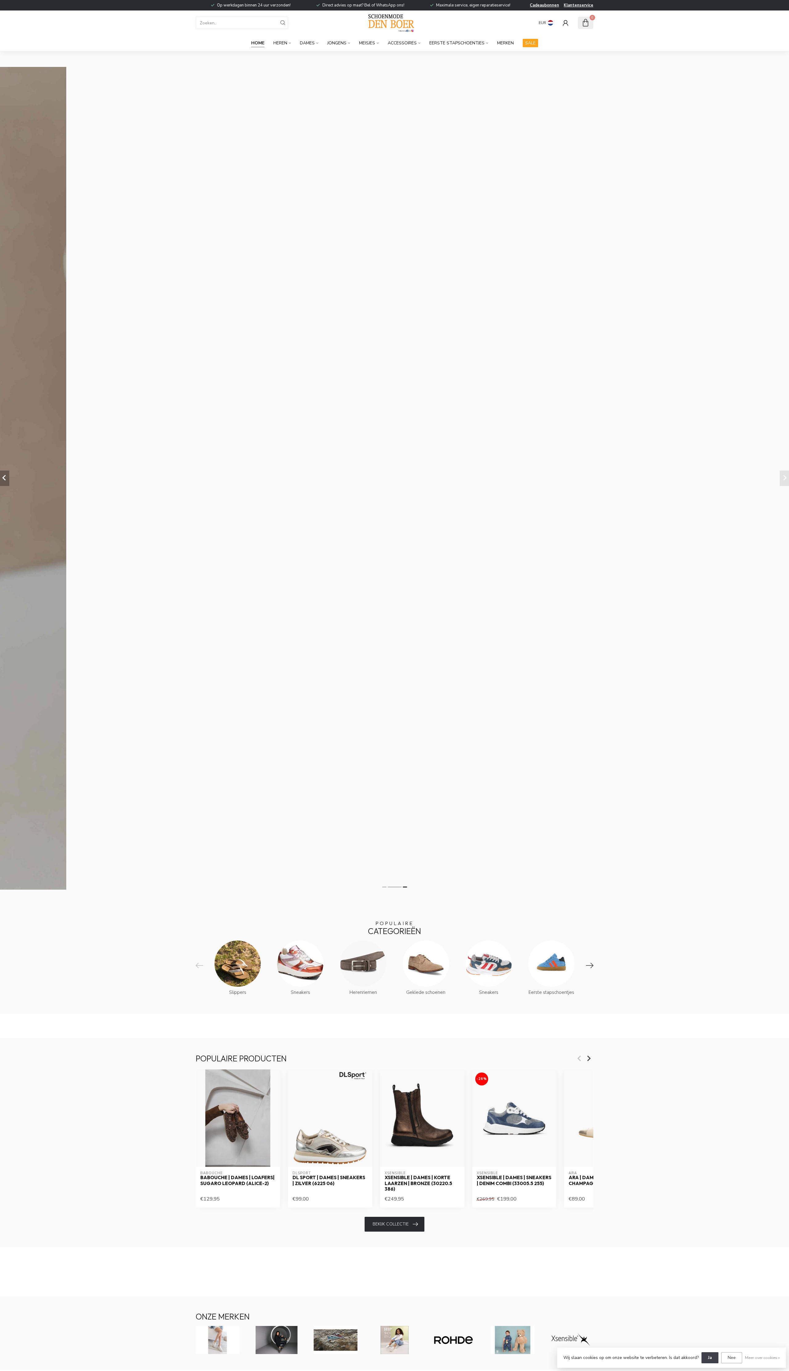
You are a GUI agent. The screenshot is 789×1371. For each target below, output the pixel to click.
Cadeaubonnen (544, 5)
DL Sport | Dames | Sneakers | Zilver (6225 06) (328, 1180)
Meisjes (367, 43)
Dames (307, 43)
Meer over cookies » (762, 1357)
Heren (280, 43)
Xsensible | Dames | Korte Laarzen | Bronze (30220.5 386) (418, 1183)
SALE (530, 43)
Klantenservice (578, 5)
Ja (710, 1358)
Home (257, 43)
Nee (732, 1358)
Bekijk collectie (391, 1224)
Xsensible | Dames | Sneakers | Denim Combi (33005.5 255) (514, 1180)
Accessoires (402, 43)
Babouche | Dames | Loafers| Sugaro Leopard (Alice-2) (237, 1180)
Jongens (336, 43)
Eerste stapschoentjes (456, 43)
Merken (505, 43)
